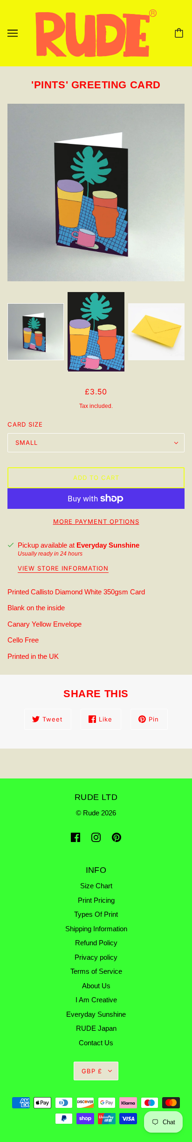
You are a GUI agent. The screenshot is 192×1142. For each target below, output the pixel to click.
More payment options (96, 521)
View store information (63, 568)
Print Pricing (96, 900)
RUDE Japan (96, 1028)
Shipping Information (96, 929)
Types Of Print (96, 914)
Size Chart (96, 886)
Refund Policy (96, 943)
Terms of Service (96, 971)
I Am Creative (96, 1000)
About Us (96, 986)
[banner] (96, 32)
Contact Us (96, 1043)
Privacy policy (96, 957)
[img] (75, 837)
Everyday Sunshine (107, 545)
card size (25, 424)
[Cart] (180, 33)
